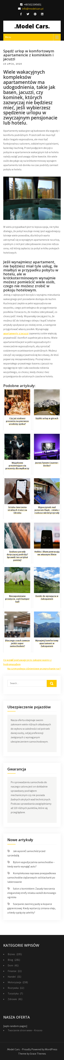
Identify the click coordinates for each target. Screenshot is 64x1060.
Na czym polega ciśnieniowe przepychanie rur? (34, 668)
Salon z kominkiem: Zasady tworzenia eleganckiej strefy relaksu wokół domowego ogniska (31, 893)
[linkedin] (42, 14)
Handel (12, 976)
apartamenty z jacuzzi (16, 333)
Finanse (12, 971)
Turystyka (13, 993)
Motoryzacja (14, 982)
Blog (10, 960)
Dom (10, 965)
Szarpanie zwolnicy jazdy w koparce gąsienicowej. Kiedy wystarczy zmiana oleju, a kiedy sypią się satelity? (31, 908)
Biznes (11, 954)
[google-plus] (35, 14)
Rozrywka (13, 988)
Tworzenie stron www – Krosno (25, 1030)
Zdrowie (12, 999)
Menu (8, 37)
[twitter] (28, 14)
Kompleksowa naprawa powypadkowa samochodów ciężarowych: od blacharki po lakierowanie (31, 878)
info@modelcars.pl (32, 8)
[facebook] (21, 14)
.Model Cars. (32, 26)
